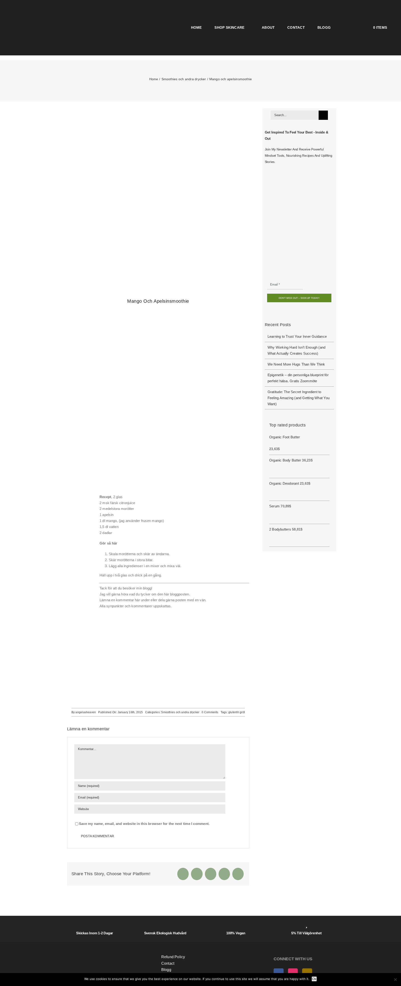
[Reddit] (210, 874)
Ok (314, 979)
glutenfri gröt (236, 712)
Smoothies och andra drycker (180, 712)
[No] (395, 979)
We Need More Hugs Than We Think (296, 364)
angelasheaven (85, 712)
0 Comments (210, 712)
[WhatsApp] (224, 874)
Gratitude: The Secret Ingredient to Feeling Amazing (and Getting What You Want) (299, 398)
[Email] (238, 874)
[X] (197, 874)
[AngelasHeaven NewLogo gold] (106, 946)
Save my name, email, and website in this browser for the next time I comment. (144, 824)
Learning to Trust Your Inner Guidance (297, 336)
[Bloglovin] (126, 634)
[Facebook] (183, 874)
